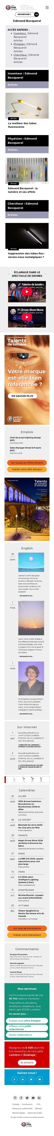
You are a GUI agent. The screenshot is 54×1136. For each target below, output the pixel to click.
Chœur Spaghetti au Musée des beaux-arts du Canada (31, 913)
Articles (18, 40)
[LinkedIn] (23, 1079)
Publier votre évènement (27, 935)
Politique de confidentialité (22, 1109)
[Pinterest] (15, 1098)
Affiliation (38, 1109)
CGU (38, 1104)
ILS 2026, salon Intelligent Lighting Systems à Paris (28, 879)
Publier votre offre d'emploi (27, 469)
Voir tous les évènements (27, 928)
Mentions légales (18, 1113)
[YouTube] (40, 1079)
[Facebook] (14, 1079)
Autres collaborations (20, 1034)
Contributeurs (27, 1104)
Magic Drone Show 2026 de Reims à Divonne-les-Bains (30, 843)
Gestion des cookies (35, 1113)
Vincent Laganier (17, 963)
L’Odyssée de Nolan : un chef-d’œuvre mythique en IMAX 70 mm (30, 767)
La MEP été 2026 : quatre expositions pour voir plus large (30, 861)
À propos (16, 1104)
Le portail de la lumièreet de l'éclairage (28, 7)
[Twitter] (31, 1079)
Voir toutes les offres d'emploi (27, 462)
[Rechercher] (36, 14)
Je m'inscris (27, 1062)
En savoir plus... (26, 596)
